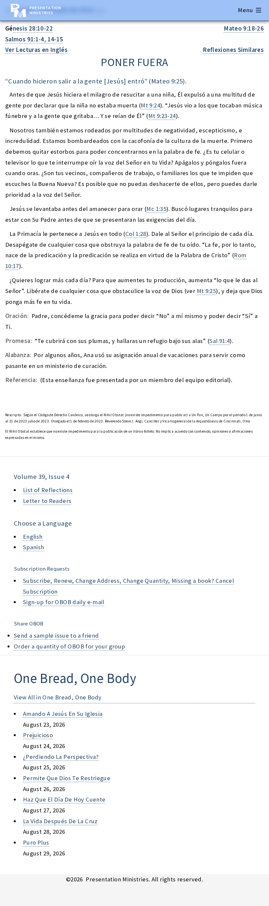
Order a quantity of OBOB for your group (69, 646)
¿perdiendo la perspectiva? (61, 756)
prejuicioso (38, 735)
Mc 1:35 (156, 209)
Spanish (33, 547)
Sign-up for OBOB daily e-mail (63, 602)
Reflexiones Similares (233, 50)
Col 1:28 (135, 234)
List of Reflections (47, 490)
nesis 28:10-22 (33, 28)
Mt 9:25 (206, 291)
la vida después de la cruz (60, 821)
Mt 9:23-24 (162, 116)
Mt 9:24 (150, 105)
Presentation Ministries (45, 10)
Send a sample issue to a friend (56, 635)
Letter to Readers (47, 501)
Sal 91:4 (219, 341)
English (33, 536)
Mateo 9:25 (167, 81)
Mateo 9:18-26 (244, 28)
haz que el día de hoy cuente (64, 799)
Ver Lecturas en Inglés (36, 50)
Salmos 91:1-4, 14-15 (34, 39)
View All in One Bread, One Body (58, 697)
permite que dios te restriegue (66, 778)
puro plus (36, 842)
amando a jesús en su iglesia (62, 713)
